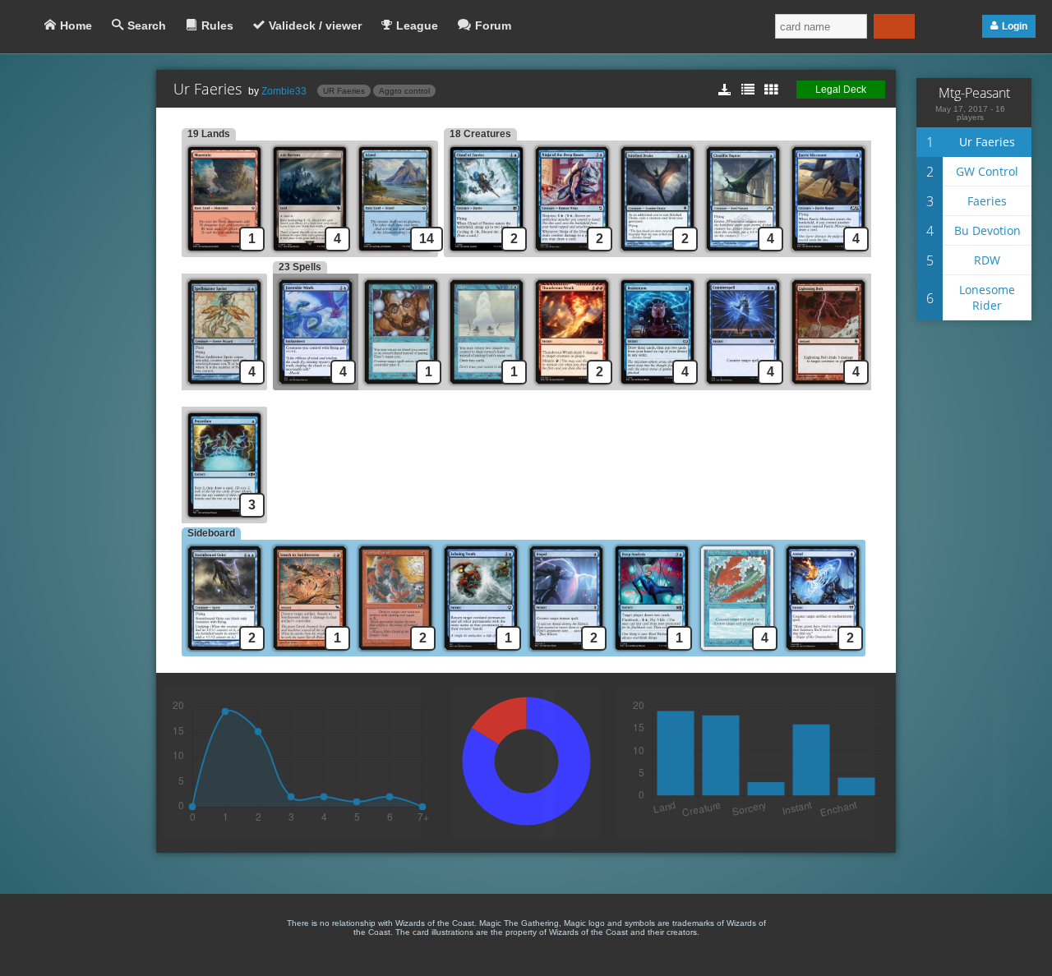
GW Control (987, 171)
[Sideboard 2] (224, 652)
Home (76, 25)
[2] (572, 253)
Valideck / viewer (315, 25)
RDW (987, 260)
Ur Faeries (987, 142)
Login (1014, 26)
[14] (398, 253)
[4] (310, 253)
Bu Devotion (987, 230)
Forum (493, 25)
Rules (217, 25)
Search (146, 25)
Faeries (987, 201)
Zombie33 (284, 91)
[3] (227, 519)
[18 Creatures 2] (486, 253)
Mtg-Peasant (974, 93)
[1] (401, 386)
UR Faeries (344, 90)
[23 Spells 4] (315, 386)
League (417, 25)
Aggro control (404, 90)
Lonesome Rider (987, 297)
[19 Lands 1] (224, 253)
